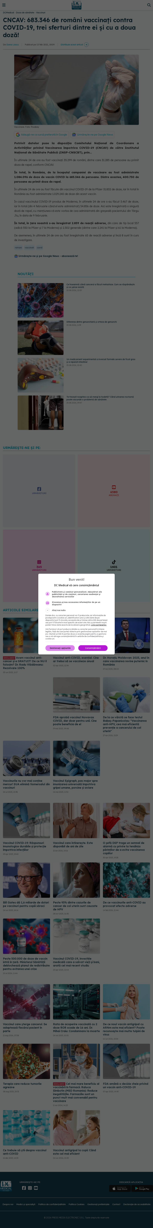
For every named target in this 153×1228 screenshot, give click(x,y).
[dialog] (76, 614)
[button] (76, 610)
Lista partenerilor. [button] (99, 625)
